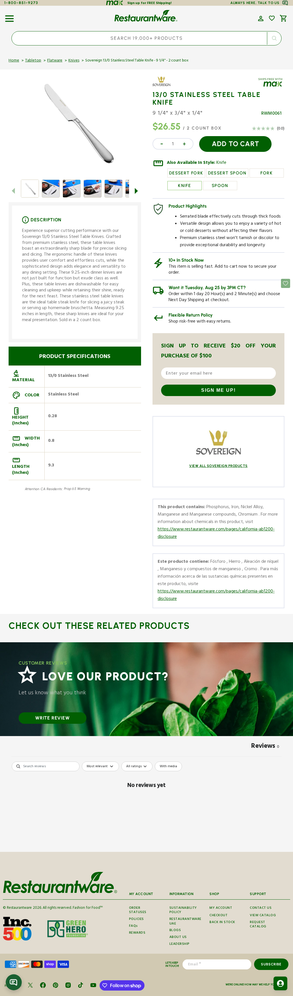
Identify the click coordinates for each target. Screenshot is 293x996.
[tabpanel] (146, 805)
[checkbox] (168, 766)
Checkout (218, 916)
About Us (178, 938)
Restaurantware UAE (185, 922)
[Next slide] (136, 190)
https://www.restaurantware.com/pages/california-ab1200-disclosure (216, 533)
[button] (9, 16)
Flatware (54, 60)
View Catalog (263, 916)
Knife (221, 163)
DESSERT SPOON (227, 173)
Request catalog (258, 925)
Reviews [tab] (265, 747)
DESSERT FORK (186, 173)
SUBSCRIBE (271, 964)
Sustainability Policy (183, 911)
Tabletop (33, 60)
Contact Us (261, 908)
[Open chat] (14, 982)
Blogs (175, 931)
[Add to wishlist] (271, 18)
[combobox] (146, 38)
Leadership (179, 944)
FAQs (133, 926)
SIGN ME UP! (218, 390)
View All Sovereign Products (218, 466)
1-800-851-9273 (21, 3)
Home (14, 60)
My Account (220, 908)
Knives (73, 60)
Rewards (137, 933)
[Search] (274, 38)
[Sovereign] (169, 85)
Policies (136, 920)
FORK (266, 173)
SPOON (220, 185)
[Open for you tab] (280, 983)
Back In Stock (222, 923)
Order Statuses (137, 911)
